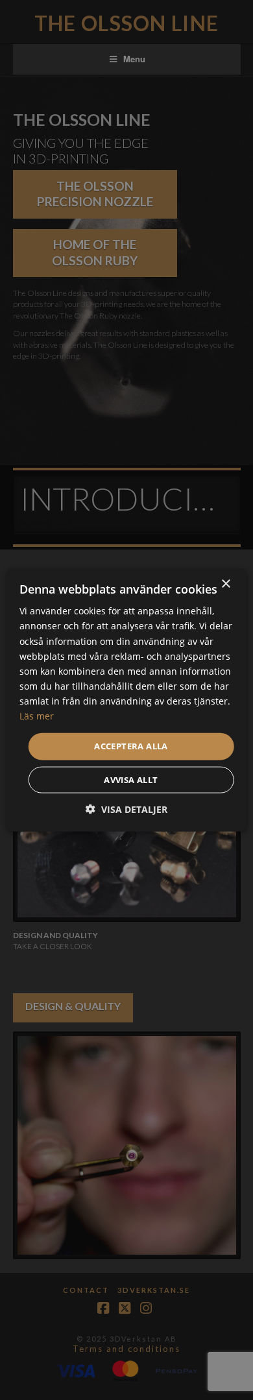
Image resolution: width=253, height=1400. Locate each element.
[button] (126, 809)
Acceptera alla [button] (131, 746)
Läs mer (36, 716)
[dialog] (126, 700)
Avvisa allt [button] (131, 779)
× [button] (225, 584)
